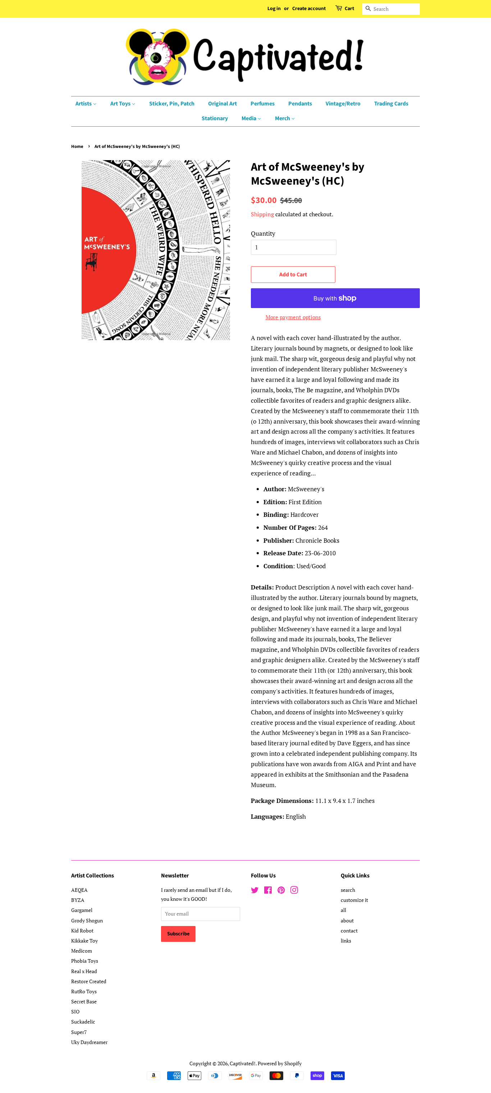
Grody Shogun (87, 920)
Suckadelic (83, 1021)
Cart (349, 8)
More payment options (293, 317)
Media (249, 118)
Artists (84, 104)
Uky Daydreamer (89, 1042)
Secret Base (84, 1001)
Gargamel (81, 910)
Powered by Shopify (280, 1063)
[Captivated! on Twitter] (255, 891)
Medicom (81, 950)
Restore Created (88, 981)
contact (349, 930)
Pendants (300, 104)
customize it (354, 899)
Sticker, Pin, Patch (171, 104)
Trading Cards (391, 104)
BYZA (77, 899)
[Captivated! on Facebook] (268, 891)
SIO (75, 1011)
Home (77, 146)
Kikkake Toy (84, 940)
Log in (274, 8)
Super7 (79, 1032)
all (343, 910)
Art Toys (121, 104)
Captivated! (243, 1063)
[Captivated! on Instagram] (294, 891)
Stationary (215, 118)
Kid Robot (82, 930)
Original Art (222, 104)
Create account (309, 8)
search (348, 889)
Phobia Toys (84, 960)
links (346, 940)
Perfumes (263, 104)
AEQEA (79, 889)
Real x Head (84, 971)
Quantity (263, 233)
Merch (283, 118)
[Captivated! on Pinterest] (281, 891)
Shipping (262, 214)
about (347, 920)
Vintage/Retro (343, 104)
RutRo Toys (84, 991)
